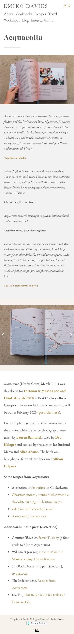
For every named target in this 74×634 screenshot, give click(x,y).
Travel (52, 13)
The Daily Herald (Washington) (21, 285)
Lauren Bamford (28, 437)
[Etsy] (68, 5)
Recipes (40, 13)
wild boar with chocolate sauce (32, 509)
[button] (70, 335)
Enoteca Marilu (42, 20)
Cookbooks (24, 13)
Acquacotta (19, 573)
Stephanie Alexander (15, 157)
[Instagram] (65, 5)
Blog (25, 20)
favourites (38, 487)
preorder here (49, 412)
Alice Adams (29, 451)
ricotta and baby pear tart (29, 516)
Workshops (12, 20)
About (8, 13)
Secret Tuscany (48, 537)
